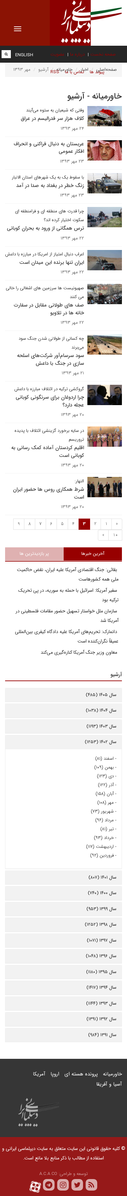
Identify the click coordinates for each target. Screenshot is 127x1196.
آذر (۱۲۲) (106, 785)
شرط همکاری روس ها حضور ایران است (48, 493)
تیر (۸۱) (107, 829)
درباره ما (77, 54)
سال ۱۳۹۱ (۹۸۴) (102, 1034)
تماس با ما (74, 72)
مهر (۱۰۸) (105, 802)
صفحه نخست (103, 54)
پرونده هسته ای (81, 1074)
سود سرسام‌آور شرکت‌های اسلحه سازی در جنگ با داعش (50, 360)
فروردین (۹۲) (102, 855)
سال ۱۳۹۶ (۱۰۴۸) (101, 956)
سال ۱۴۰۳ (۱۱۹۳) (101, 726)
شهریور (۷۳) (102, 811)
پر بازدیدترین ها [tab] (34, 553)
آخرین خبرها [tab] (92, 553)
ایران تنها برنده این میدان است (51, 262)
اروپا (54, 1074)
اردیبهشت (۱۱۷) (100, 846)
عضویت (57, 54)
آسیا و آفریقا (109, 1084)
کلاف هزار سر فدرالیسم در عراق (52, 118)
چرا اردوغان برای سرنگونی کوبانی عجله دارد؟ (50, 401)
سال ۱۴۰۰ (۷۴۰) (102, 893)
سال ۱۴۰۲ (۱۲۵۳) (101, 742)
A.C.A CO (48, 1173)
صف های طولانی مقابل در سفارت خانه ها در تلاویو (49, 309)
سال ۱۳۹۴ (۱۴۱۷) (101, 987)
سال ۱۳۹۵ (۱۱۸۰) (101, 971)
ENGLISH (24, 55)
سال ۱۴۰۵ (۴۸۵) (101, 694)
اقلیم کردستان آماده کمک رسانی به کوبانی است (47, 452)
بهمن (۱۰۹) (104, 767)
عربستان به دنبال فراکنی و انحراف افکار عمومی (49, 148)
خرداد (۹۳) (104, 837)
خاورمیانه (112, 1074)
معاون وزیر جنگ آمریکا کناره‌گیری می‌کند (80, 652)
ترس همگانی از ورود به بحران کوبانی (45, 228)
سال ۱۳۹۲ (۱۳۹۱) (101, 1019)
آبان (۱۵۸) (105, 793)
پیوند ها (97, 72)
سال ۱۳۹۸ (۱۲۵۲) (101, 924)
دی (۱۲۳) (105, 776)
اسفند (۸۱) (104, 758)
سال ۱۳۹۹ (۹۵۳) (101, 908)
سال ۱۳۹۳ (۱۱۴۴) (101, 1003)
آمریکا (39, 1074)
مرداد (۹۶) (104, 820)
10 (115, 535)
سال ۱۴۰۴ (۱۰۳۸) (101, 710)
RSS (54, 72)
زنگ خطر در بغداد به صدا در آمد (50, 186)
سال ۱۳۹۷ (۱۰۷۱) (102, 940)
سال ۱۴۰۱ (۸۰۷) (102, 877)
